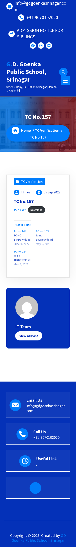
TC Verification (47, 130)
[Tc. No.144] (25, 237)
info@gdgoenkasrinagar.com (40, 6)
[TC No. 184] (25, 257)
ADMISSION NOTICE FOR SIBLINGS (40, 34)
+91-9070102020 (42, 17)
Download (36, 209)
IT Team (27, 192)
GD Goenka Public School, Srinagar (38, 538)
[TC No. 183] (47, 237)
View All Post (28, 336)
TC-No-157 (20, 209)
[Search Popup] (63, 72)
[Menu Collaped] (65, 80)
